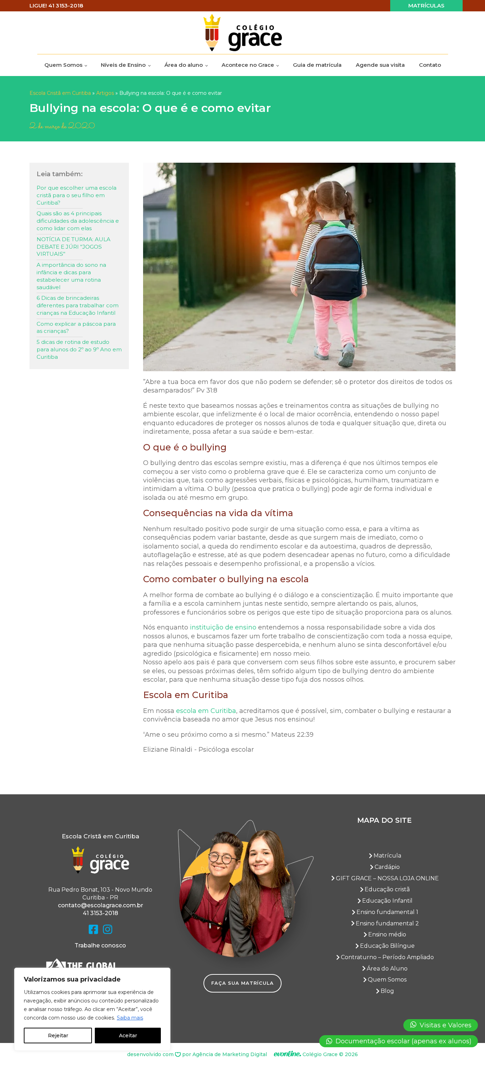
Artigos (105, 93)
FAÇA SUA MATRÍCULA (242, 983)
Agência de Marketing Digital (229, 1054)
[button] (440, 1025)
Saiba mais (130, 1018)
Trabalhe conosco (100, 945)
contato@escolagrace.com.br (100, 905)
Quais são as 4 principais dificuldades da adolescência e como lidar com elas (78, 221)
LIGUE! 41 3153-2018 (56, 5)
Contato (430, 64)
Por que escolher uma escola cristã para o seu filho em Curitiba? (76, 195)
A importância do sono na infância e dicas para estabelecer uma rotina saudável (71, 275)
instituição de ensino (223, 627)
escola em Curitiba (206, 711)
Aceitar (128, 1035)
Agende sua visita (380, 64)
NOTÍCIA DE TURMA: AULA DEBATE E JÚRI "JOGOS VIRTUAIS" (73, 247)
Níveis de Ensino (123, 64)
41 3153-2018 (100, 913)
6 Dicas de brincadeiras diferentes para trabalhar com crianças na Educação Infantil (78, 305)
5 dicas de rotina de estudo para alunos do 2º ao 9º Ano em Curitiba (79, 349)
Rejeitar (58, 1035)
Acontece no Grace (248, 64)
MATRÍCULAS (426, 5)
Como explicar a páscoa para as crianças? (76, 327)
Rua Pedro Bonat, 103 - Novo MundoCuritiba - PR (100, 893)
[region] (92, 1009)
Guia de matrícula (317, 64)
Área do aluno (183, 64)
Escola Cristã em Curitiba (60, 93)
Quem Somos (63, 64)
